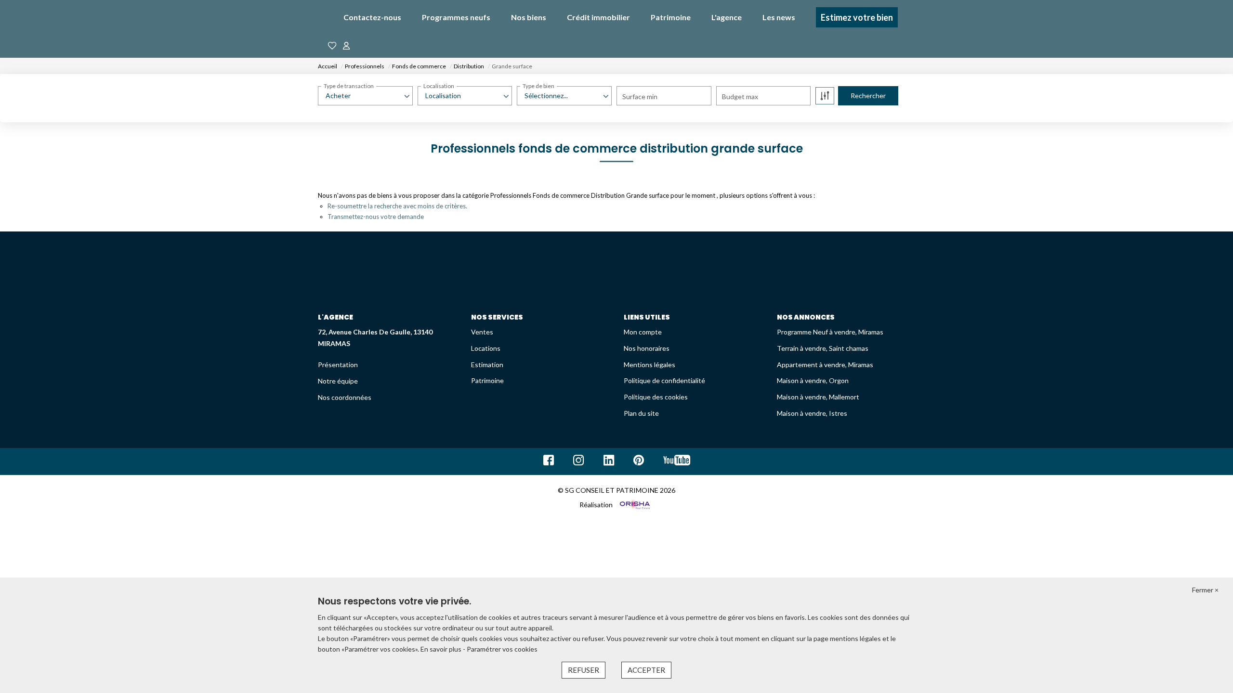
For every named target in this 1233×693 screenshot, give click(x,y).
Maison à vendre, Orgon (813, 380)
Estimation (487, 364)
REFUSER (583, 670)
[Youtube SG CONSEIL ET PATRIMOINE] (677, 462)
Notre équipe (338, 381)
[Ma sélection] (332, 45)
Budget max (740, 96)
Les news (778, 17)
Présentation (338, 364)
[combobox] (365, 96)
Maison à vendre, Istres (812, 413)
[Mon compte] (346, 45)
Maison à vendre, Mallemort (818, 397)
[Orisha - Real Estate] (634, 504)
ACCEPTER (646, 670)
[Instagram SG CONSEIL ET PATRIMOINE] (579, 462)
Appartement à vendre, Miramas (825, 364)
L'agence (726, 17)
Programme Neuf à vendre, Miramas (830, 332)
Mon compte (643, 332)
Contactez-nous (372, 17)
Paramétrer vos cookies (502, 649)
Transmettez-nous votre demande (376, 216)
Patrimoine (671, 17)
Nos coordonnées (344, 397)
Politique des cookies (656, 397)
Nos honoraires (646, 348)
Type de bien (538, 86)
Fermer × (1205, 590)
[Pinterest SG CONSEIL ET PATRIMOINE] (639, 462)
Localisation (438, 86)
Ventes (482, 332)
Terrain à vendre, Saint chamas (822, 348)
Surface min (639, 96)
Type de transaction (349, 86)
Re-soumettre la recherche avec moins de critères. (397, 206)
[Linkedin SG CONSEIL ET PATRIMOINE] (609, 462)
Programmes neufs (456, 17)
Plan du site (641, 413)
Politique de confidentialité (664, 380)
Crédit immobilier (598, 17)
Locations (485, 348)
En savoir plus (441, 649)
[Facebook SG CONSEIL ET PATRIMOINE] (549, 462)
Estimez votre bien (857, 17)
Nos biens (528, 17)
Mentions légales (649, 364)
